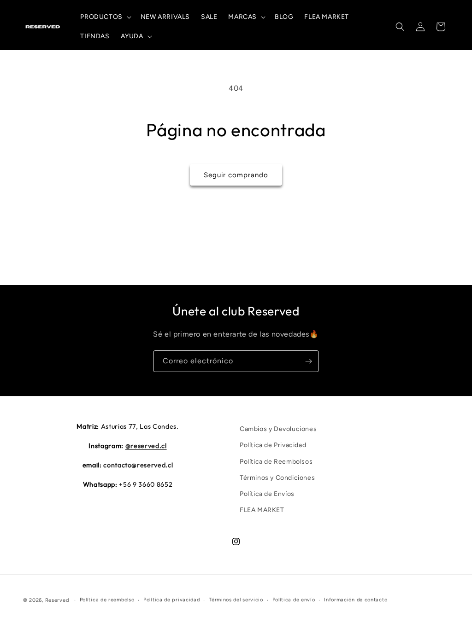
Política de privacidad (171, 600)
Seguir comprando (236, 175)
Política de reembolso (107, 600)
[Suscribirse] (308, 361)
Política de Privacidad (273, 445)
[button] (105, 17)
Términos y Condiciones (277, 478)
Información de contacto (355, 600)
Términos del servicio (236, 600)
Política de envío (293, 600)
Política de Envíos (267, 494)
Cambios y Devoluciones (278, 429)
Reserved (57, 600)
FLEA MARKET (262, 510)
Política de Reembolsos (276, 462)
